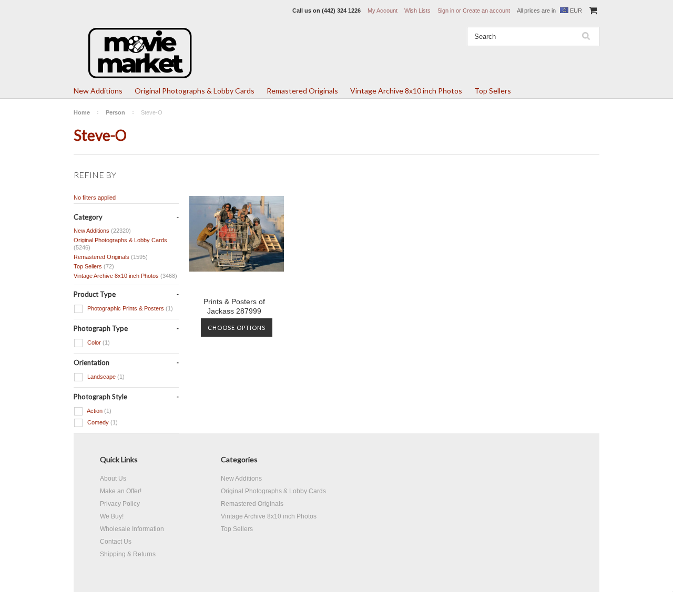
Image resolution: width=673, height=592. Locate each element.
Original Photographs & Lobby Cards (194, 90)
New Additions (98, 90)
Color (98, 342)
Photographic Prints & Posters (129, 308)
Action (98, 411)
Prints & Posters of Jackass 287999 (234, 306)
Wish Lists (417, 10)
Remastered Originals (302, 90)
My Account (382, 10)
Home (82, 112)
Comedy (102, 422)
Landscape (105, 376)
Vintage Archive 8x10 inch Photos (406, 90)
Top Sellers (492, 90)
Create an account (486, 10)
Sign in (445, 10)
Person (115, 112)
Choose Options (237, 327)
